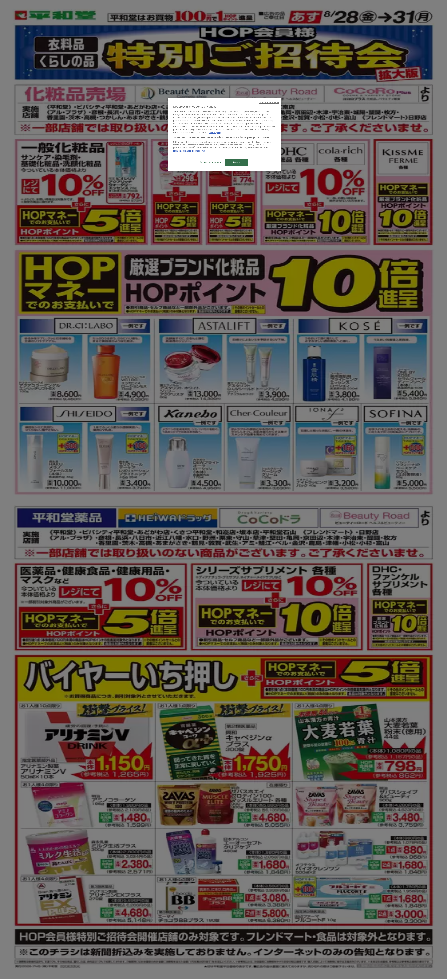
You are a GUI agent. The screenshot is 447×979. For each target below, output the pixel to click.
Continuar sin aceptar (269, 102)
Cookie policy (215, 132)
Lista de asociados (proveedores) (189, 150)
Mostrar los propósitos (211, 162)
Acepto (236, 162)
